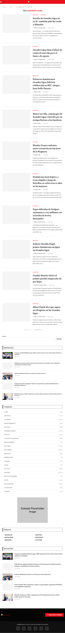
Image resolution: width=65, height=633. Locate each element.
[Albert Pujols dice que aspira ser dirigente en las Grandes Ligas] (16, 312)
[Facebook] (18, 628)
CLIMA (33, 412)
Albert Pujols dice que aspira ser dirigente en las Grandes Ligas (46, 310)
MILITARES (33, 446)
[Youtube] (35, 628)
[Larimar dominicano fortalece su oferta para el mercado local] (8, 376)
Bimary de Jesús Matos (40, 285)
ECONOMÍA (33, 419)
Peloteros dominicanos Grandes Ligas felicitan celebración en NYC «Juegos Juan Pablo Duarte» (46, 84)
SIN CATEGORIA (33, 484)
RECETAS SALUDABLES (33, 476)
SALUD (33, 480)
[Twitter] (24, 628)
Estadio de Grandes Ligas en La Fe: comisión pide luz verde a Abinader (47, 21)
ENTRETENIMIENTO (33, 423)
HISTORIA (33, 427)
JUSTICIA (33, 434)
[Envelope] (47, 628)
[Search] (64, 2)
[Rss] (41, 628)
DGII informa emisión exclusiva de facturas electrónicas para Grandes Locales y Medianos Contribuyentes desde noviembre (37, 364)
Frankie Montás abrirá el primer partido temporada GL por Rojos (47, 278)
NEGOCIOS (33, 453)
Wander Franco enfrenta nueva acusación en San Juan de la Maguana (47, 148)
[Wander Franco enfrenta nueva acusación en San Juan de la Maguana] (16, 150)
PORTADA (33, 472)
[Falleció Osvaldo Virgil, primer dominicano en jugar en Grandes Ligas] (16, 249)
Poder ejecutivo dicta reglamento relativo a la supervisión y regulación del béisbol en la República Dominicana (36, 384)
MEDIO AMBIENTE (33, 442)
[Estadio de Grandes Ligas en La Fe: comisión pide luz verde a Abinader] (16, 23)
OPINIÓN (33, 461)
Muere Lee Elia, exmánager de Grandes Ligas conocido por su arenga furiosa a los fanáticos (47, 117)
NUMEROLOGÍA (33, 457)
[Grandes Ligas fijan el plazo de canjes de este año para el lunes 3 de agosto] (16, 55)
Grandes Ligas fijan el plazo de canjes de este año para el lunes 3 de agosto (47, 53)
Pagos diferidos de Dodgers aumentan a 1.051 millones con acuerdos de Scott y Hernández (47, 214)
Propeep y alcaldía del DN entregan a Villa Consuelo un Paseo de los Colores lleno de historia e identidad (38, 353)
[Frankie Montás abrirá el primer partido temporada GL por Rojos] (16, 281)
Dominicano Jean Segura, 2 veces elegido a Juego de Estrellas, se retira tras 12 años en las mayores (47, 181)
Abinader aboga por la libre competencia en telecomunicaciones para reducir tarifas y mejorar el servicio (38, 394)
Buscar (4, 336)
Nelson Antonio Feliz (39, 27)
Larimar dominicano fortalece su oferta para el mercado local (29, 373)
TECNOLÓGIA (33, 487)
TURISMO (33, 491)
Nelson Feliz (37, 91)
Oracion (33, 465)
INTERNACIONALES (33, 431)
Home (4, 7)
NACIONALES (33, 450)
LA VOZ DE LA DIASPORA (33, 438)
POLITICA (33, 468)
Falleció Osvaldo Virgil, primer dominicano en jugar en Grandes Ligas (46, 247)
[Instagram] (30, 628)
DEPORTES (33, 415)
